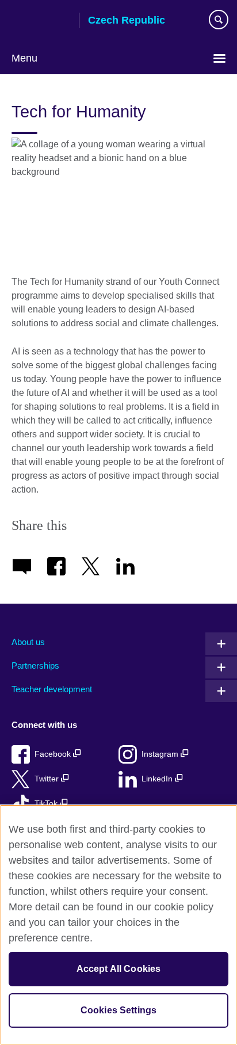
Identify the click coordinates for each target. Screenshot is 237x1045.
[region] (118, 924)
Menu (24, 58)
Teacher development (52, 689)
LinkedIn (158, 779)
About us (28, 642)
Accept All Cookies (119, 969)
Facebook (54, 754)
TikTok (47, 803)
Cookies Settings (119, 1010)
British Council (41, 21)
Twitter (48, 779)
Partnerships (35, 665)
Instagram (161, 754)
